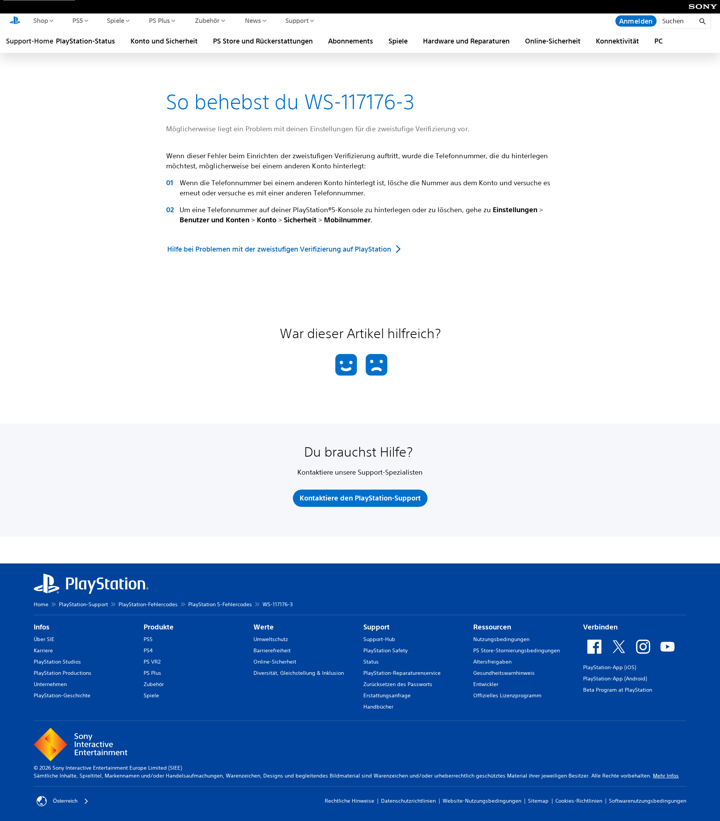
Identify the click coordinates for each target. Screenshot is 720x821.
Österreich (65, 801)
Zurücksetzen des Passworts (397, 684)
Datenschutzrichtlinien (408, 800)
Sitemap (538, 800)
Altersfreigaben (492, 661)
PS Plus (159, 20)
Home (41, 604)
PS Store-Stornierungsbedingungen (516, 650)
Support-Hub (379, 639)
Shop (40, 20)
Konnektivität (617, 41)
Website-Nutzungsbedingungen (481, 800)
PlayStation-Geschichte (62, 695)
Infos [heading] (42, 627)
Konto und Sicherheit (164, 41)
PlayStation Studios (57, 661)
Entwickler (485, 684)
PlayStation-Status (85, 41)
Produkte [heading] (159, 627)
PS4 (148, 650)
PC (658, 41)
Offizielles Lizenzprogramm (507, 695)
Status (371, 661)
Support (297, 20)
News (252, 20)
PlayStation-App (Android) (615, 678)
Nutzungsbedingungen (501, 639)
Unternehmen (50, 684)
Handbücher (378, 706)
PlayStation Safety (385, 650)
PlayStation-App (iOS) (609, 667)
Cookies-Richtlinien (578, 800)
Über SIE (44, 639)
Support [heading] (376, 627)
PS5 (77, 20)
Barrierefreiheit (272, 650)
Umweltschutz (271, 639)
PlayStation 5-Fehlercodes (220, 604)
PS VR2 (152, 661)
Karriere (43, 650)
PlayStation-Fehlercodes (148, 604)
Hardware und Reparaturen (466, 41)
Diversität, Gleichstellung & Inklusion (299, 673)
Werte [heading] (264, 627)
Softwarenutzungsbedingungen (647, 800)
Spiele (115, 20)
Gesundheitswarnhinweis (504, 673)
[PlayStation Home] (15, 21)
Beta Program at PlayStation (617, 689)
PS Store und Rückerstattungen (263, 41)
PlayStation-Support (83, 604)
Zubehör (207, 20)
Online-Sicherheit (552, 41)
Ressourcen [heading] (492, 627)
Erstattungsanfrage (387, 695)
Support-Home (29, 41)
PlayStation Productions (63, 673)
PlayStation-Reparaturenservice (402, 673)
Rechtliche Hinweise (349, 800)
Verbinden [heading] (600, 627)
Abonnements (350, 41)
